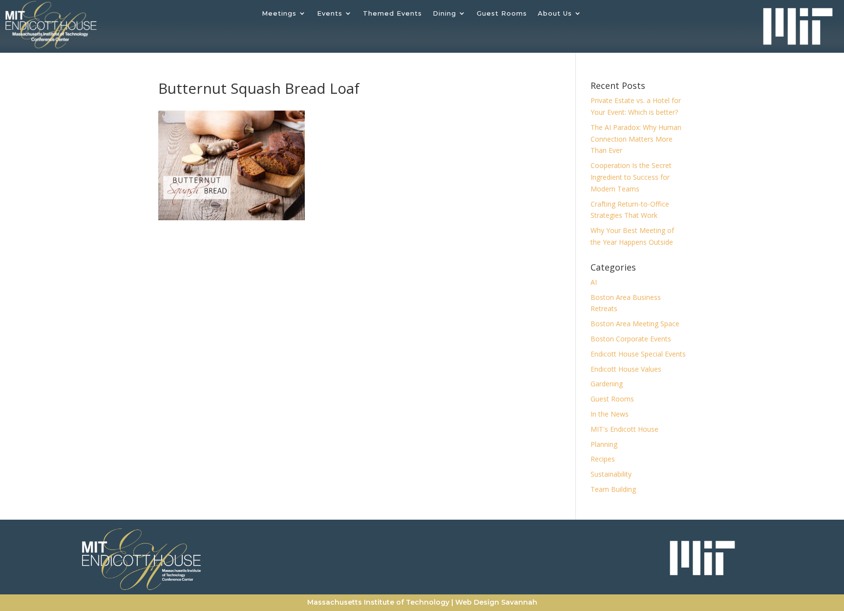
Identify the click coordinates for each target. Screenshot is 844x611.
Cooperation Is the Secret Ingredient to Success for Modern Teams (631, 177)
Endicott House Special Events (638, 353)
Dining (444, 13)
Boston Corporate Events (631, 338)
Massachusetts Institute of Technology (378, 602)
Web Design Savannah (496, 602)
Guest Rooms (502, 13)
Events (329, 13)
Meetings (279, 13)
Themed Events (392, 13)
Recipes (603, 459)
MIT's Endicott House (624, 429)
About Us (555, 13)
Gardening (607, 383)
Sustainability (611, 474)
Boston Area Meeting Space (635, 323)
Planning (604, 444)
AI (594, 282)
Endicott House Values (626, 369)
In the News (610, 414)
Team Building (613, 489)
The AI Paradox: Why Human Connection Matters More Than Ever (636, 139)
